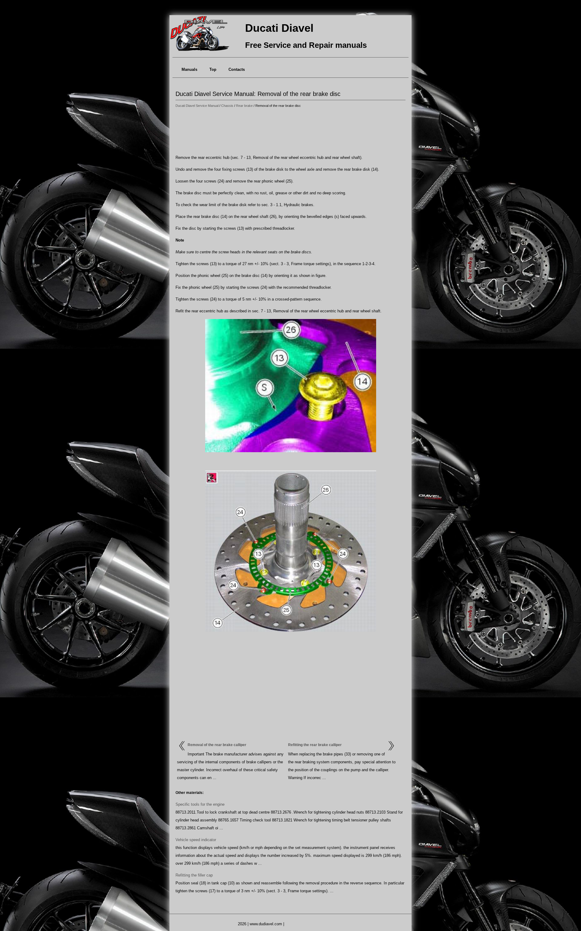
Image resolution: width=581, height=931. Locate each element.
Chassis (227, 105)
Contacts (236, 69)
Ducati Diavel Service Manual (197, 105)
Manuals (189, 69)
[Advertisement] (290, 131)
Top (212, 69)
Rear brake (244, 105)
